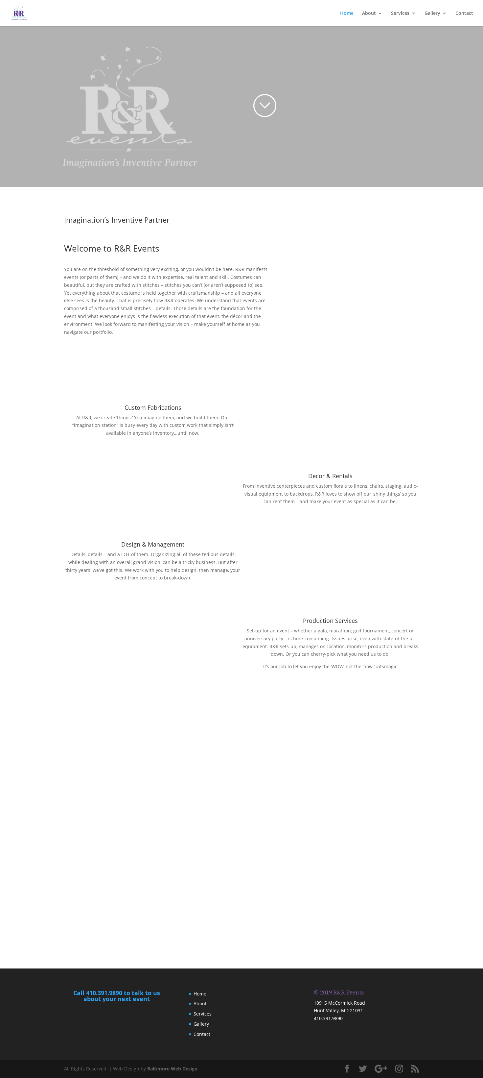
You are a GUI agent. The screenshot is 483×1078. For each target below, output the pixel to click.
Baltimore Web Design (172, 1069)
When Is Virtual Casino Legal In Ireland (42, 138)
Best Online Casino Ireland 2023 (36, 62)
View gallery (241, 931)
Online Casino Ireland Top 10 (32, 77)
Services (400, 13)
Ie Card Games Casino (24, 123)
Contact (464, 13)
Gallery (432, 13)
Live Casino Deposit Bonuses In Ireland (42, 162)
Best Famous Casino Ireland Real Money (44, 26)
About (369, 13)
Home (347, 13)
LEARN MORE (153, 445)
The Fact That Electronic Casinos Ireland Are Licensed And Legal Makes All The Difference (98, 34)
